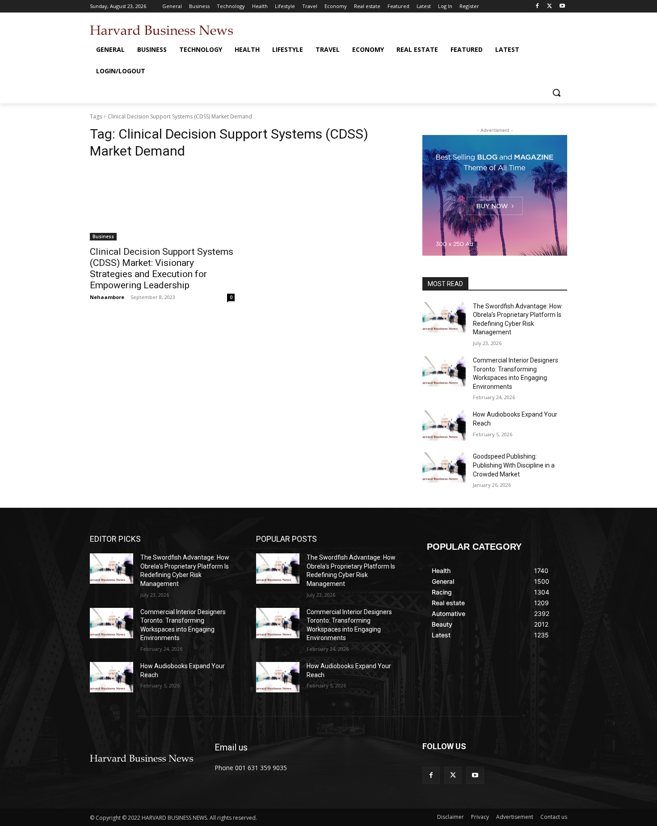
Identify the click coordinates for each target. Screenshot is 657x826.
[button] (556, 92)
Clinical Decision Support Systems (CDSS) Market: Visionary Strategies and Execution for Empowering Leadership (161, 268)
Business (103, 236)
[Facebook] (537, 6)
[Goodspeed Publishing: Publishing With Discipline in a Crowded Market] (444, 467)
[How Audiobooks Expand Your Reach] (444, 425)
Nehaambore (107, 297)
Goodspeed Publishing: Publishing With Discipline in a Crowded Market (514, 465)
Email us (231, 747)
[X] (549, 6)
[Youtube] (562, 6)
